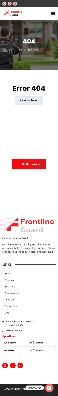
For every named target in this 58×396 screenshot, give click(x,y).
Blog (7, 312)
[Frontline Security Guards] (12, 13)
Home (22, 49)
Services (9, 280)
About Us (9, 299)
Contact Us (11, 306)
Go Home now (30, 164)
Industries (10, 286)
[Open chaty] (49, 388)
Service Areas (12, 293)
